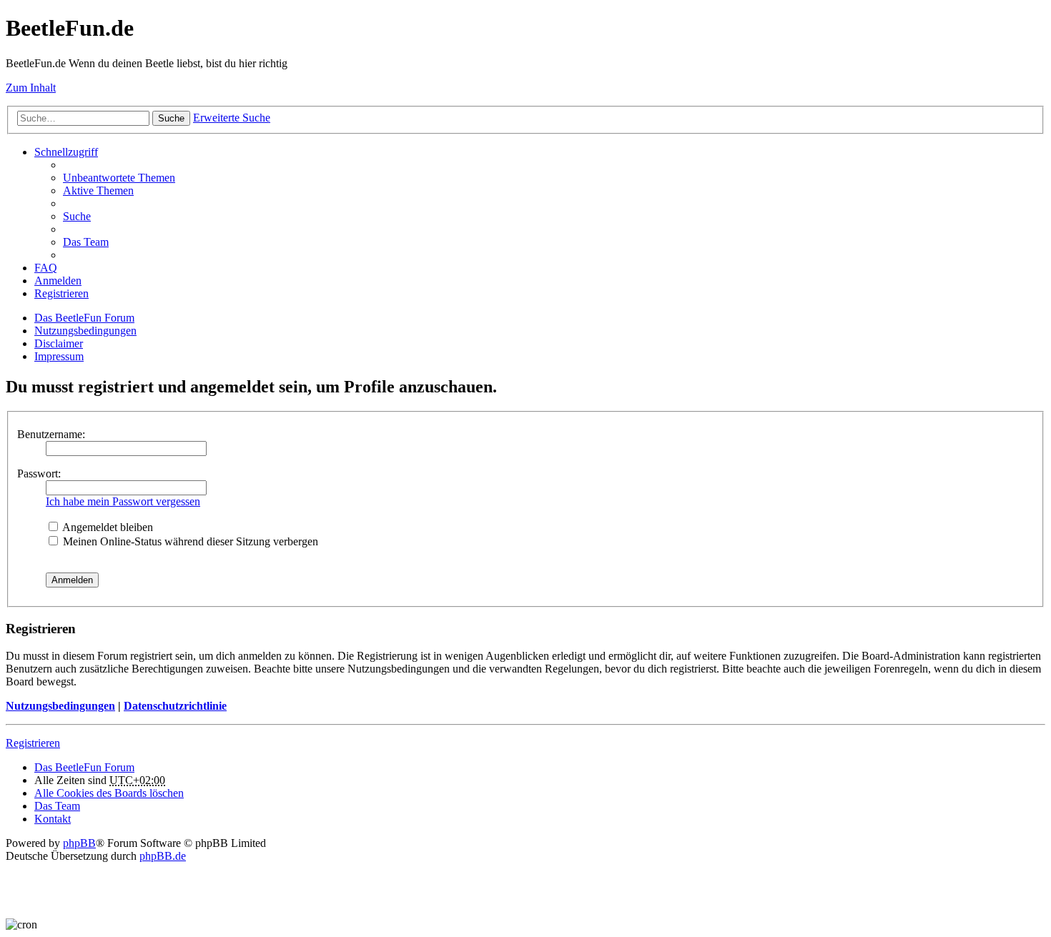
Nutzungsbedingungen (85, 330)
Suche (171, 118)
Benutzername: (51, 434)
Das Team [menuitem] (86, 242)
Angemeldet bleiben (106, 527)
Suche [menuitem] (77, 216)
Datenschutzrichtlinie (175, 706)
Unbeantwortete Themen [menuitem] (119, 178)
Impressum (59, 356)
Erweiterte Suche (231, 117)
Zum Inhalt (31, 87)
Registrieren (33, 743)
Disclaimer (58, 343)
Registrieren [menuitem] (61, 293)
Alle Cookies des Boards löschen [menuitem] (109, 793)
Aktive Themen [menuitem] (98, 190)
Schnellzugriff (66, 152)
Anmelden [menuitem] (58, 280)
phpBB (79, 843)
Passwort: (39, 473)
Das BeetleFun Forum (84, 318)
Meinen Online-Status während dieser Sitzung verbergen (189, 541)
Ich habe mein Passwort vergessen (123, 501)
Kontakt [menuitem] (52, 819)
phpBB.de (162, 856)
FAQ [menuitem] (45, 268)
